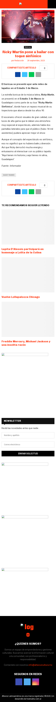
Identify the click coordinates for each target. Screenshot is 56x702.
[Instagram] (35, 681)
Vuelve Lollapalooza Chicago (21, 296)
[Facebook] (18, 681)
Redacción (19, 61)
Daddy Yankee (8, 175)
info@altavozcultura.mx (40, 665)
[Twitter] (27, 681)
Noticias (28, 47)
